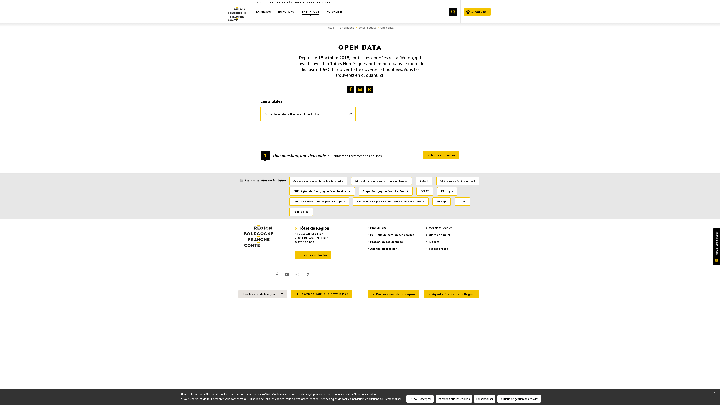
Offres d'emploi (439, 235)
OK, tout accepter (420, 399)
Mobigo (441, 201)
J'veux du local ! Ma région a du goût (319, 201)
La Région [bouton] (263, 11)
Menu (259, 2)
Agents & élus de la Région (453, 294)
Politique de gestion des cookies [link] (519, 399)
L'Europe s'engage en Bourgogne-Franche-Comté (390, 201)
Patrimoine (301, 212)
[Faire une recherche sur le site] (453, 12)
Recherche (282, 2)
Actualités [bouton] (335, 11)
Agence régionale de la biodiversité (318, 181)
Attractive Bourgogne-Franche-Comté (381, 181)
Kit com (434, 242)
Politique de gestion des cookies (392, 235)
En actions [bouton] (286, 11)
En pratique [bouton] (310, 11)
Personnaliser (484, 399)
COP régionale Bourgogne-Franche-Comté (322, 191)
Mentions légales (440, 228)
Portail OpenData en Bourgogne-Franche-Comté (294, 114)
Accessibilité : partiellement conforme (311, 2)
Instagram (297, 275)
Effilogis (447, 191)
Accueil (331, 27)
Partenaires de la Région (395, 294)
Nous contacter (716, 243)
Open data (387, 27)
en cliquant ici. (369, 75)
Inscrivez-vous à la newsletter (324, 294)
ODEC (462, 201)
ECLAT (425, 191)
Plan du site (378, 228)
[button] (350, 89)
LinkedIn (307, 275)
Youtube (287, 275)
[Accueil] (237, 11)
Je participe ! (479, 12)
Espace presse (438, 248)
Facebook (277, 275)
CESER (424, 181)
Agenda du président (384, 248)
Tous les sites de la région (258, 294)
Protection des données (386, 242)
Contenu (270, 2)
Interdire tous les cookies (454, 399)
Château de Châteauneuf (457, 181)
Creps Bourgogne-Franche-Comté (386, 191)
